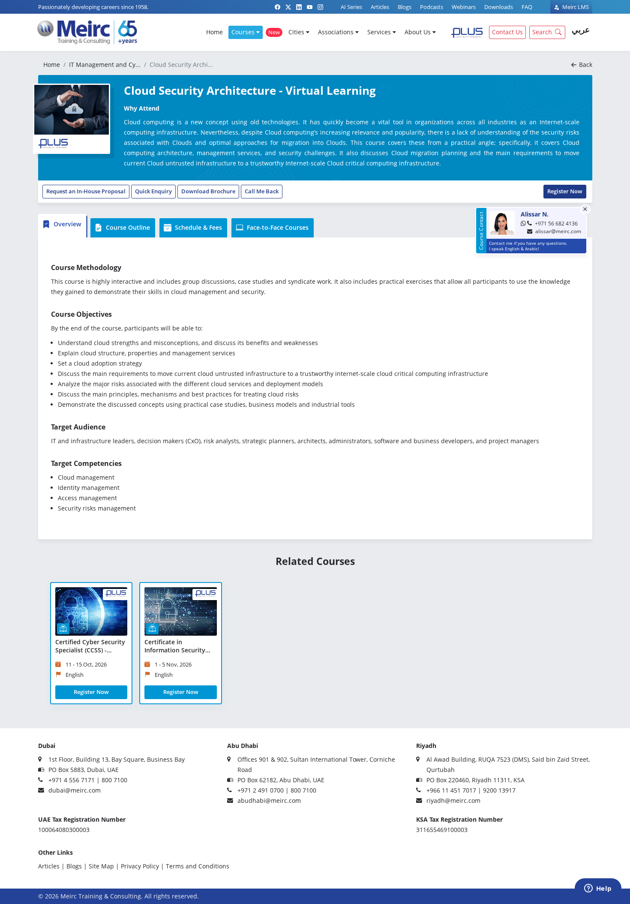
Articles (380, 7)
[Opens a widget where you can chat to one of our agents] (597, 889)
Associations (336, 32)
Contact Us (507, 32)
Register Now (564, 191)
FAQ (527, 7)
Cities (297, 32)
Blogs (404, 7)
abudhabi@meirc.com (269, 800)
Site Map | (104, 866)
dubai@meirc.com (74, 790)
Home (214, 32)
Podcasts (431, 7)
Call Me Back (262, 191)
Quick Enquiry (153, 191)
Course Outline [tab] (127, 227)
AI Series (351, 7)
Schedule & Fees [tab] (197, 227)
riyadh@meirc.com (453, 800)
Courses (243, 32)
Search (542, 32)
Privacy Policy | (142, 866)
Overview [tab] (66, 224)
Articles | (51, 866)
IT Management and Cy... (105, 64)
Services (380, 32)
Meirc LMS (575, 7)
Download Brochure (208, 191)
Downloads (498, 7)
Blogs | (76, 866)
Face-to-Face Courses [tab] (277, 227)
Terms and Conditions (197, 866)
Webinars (464, 7)
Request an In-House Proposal (86, 191)
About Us (418, 32)
